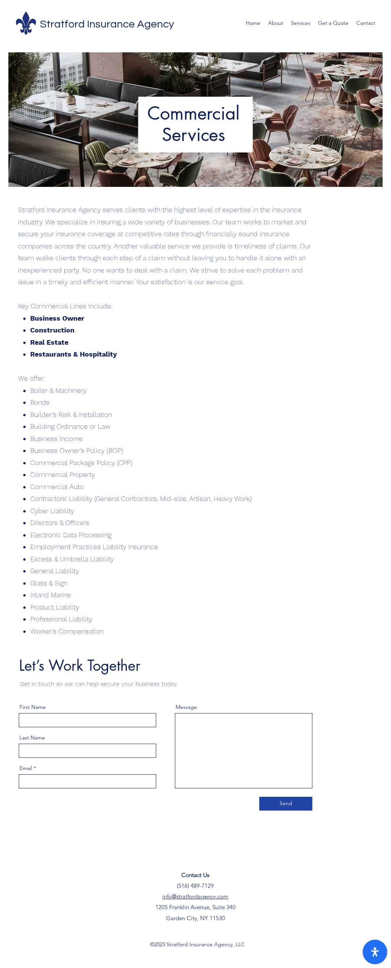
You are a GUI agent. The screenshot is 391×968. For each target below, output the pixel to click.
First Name (32, 707)
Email (25, 768)
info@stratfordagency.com (195, 896)
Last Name (32, 737)
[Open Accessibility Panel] (375, 952)
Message (186, 707)
